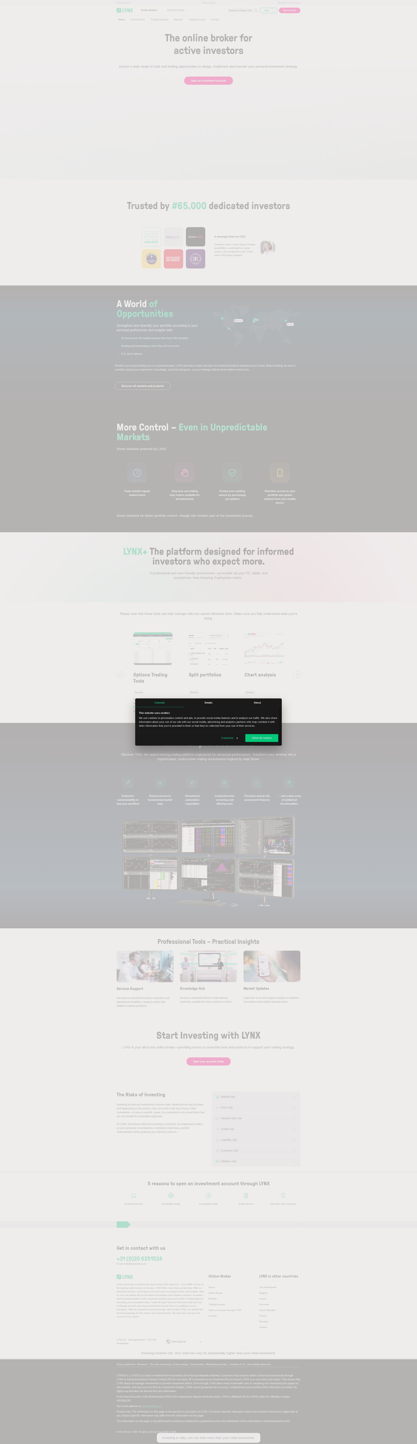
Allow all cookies (262, 737)
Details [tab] (209, 702)
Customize (227, 737)
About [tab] (257, 702)
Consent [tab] (160, 702)
